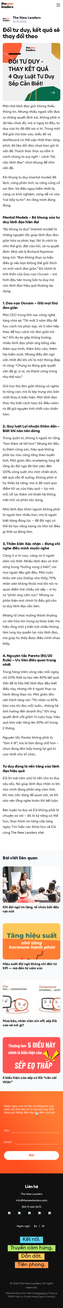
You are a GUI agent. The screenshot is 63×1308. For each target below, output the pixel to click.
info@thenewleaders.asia (31, 1200)
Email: (8, 1142)
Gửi (31, 1155)
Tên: (6, 1130)
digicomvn (42, 1293)
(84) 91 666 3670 (31, 1207)
